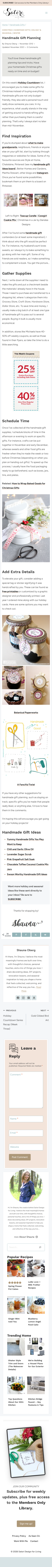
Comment (16, 1074)
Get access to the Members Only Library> (26, 3)
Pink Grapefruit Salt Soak (21, 859)
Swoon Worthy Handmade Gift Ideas (27, 874)
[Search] (40, 1247)
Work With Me (21, 1541)
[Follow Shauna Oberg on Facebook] (18, 997)
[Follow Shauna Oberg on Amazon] (34, 997)
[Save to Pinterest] (16, 935)
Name (14, 1118)
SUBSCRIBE (14, 899)
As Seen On (34, 1536)
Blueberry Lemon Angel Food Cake (34, 1322)
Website (14, 1146)
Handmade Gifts (22, 30)
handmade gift (34, 232)
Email (14, 1132)
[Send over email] (45, 935)
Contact (34, 1541)
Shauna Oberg (11, 44)
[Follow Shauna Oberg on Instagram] (23, 997)
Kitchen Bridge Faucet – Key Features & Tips (35, 1402)
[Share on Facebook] (26, 935)
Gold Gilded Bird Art (40, 1015)
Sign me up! (26, 1523)
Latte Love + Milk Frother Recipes (34, 1285)
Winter (16, 33)
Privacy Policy (19, 1536)
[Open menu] (46, 13)
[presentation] (16, 1268)
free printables (10, 591)
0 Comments (32, 47)
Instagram (42, 172)
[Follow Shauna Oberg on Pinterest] (28, 997)
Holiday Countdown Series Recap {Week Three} (13, 1019)
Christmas (7, 30)
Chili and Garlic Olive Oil (20, 849)
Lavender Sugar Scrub (19, 854)
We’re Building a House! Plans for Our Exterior (36, 1363)
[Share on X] (35, 935)
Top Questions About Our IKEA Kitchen (15, 1402)
